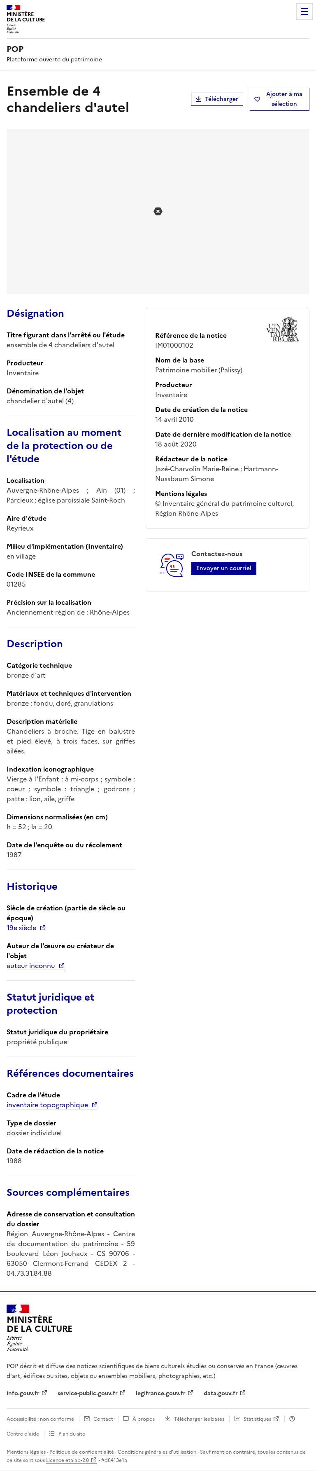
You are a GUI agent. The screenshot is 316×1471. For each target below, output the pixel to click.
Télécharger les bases (199, 1419)
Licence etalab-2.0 (67, 1460)
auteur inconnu (31, 966)
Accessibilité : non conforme (40, 1419)
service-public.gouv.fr (88, 1393)
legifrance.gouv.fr (161, 1393)
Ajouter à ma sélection (284, 99)
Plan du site (71, 1434)
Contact (103, 1419)
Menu (304, 11)
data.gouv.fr (221, 1393)
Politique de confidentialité (81, 1452)
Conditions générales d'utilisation (157, 1452)
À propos (143, 1419)
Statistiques (257, 1419)
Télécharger (221, 99)
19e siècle (21, 928)
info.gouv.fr (23, 1393)
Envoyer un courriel (223, 568)
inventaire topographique (47, 1105)
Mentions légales (26, 1452)
